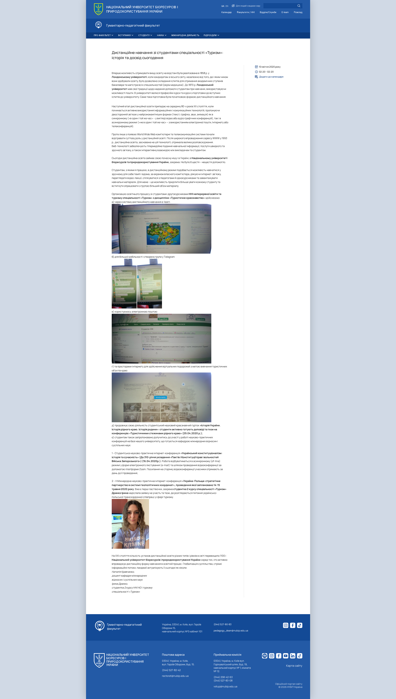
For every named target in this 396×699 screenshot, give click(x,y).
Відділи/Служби (268, 12)
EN (227, 6)
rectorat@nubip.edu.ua (175, 676)
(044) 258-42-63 (223, 677)
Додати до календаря (271, 76)
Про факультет (102, 35)
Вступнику (124, 35)
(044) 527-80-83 (222, 624)
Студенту (144, 35)
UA (222, 6)
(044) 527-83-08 (223, 680)
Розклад (298, 12)
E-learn (285, 12)
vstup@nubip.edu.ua (225, 686)
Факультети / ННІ (246, 12)
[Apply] (298, 5)
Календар (226, 12)
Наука (160, 35)
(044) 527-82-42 (171, 670)
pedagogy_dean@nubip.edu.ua (231, 630)
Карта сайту (294, 665)
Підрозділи (210, 35)
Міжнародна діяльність (185, 35)
